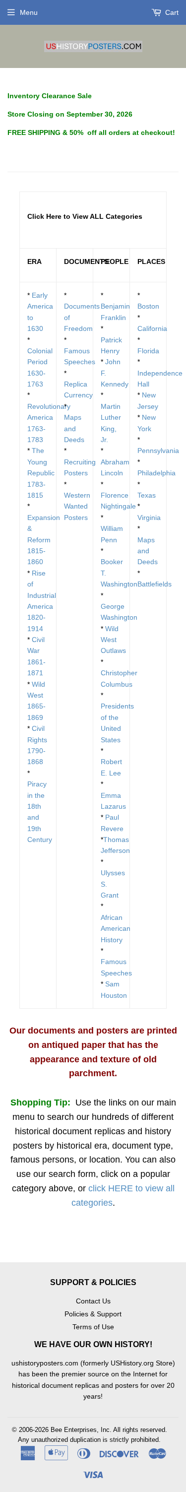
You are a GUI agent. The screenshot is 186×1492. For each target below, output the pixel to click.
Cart (171, 12)
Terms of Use (93, 1327)
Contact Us (93, 1301)
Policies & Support (93, 1314)
